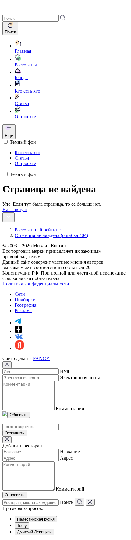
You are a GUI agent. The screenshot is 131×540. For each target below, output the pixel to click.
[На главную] (10, 12)
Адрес (66, 458)
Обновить (18, 415)
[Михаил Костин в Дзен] (18, 331)
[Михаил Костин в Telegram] (18, 322)
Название (70, 451)
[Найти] (79, 502)
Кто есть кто (27, 152)
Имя (64, 371)
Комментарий (70, 408)
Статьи (22, 157)
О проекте (25, 163)
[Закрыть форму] (7, 364)
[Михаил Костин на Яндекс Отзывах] (19, 348)
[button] (33, 18)
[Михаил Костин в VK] (19, 337)
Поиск (66, 502)
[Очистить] (90, 502)
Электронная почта (80, 377)
